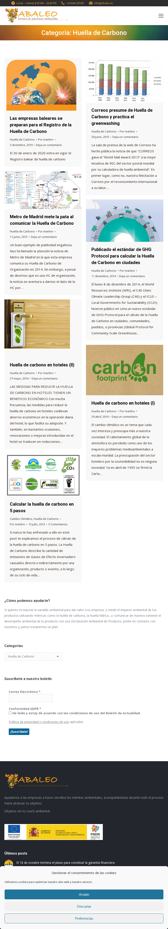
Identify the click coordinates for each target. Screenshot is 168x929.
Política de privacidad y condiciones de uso (39, 722)
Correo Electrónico (24, 692)
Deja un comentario (49, 145)
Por (45, 139)
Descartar (84, 906)
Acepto (84, 894)
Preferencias (84, 918)
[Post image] (8, 864)
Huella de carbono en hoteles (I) (123, 403)
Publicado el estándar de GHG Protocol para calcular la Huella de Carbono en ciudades (122, 256)
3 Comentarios (58, 524)
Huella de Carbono (22, 139)
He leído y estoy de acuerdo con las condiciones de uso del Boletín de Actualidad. (76, 713)
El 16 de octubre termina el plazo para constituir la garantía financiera (65, 862)
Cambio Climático (21, 519)
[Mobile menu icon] (161, 15)
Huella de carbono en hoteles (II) (42, 364)
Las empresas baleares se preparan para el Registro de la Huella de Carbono (41, 125)
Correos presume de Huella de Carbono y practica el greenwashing (121, 117)
